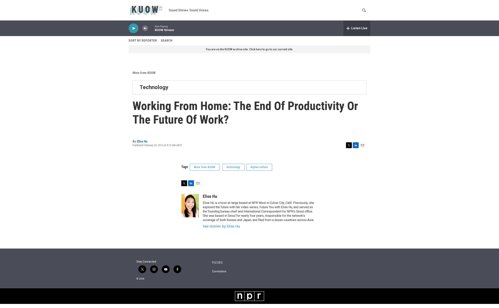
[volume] (145, 28)
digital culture (259, 167)
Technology (154, 87)
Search (167, 40)
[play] (133, 28)
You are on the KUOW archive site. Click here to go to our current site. (249, 49)
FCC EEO (217, 262)
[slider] (151, 28)
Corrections (219, 271)
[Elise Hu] (190, 205)
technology (233, 167)
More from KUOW (144, 73)
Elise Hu (142, 141)
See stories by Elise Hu (221, 226)
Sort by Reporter (143, 40)
